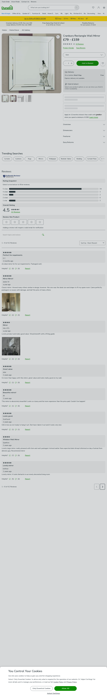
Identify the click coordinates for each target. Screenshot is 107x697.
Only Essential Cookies (41, 688)
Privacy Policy (72, 682)
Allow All (65, 688)
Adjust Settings (53, 693)
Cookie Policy (58, 682)
